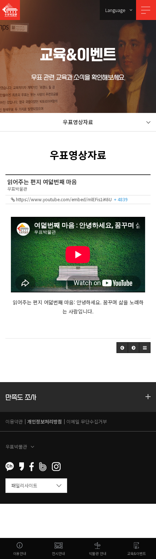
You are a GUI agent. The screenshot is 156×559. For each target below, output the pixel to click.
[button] (122, 347)
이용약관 (14, 421)
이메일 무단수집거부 (86, 421)
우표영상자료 (78, 122)
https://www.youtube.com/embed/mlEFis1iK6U (71, 199)
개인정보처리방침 (44, 421)
